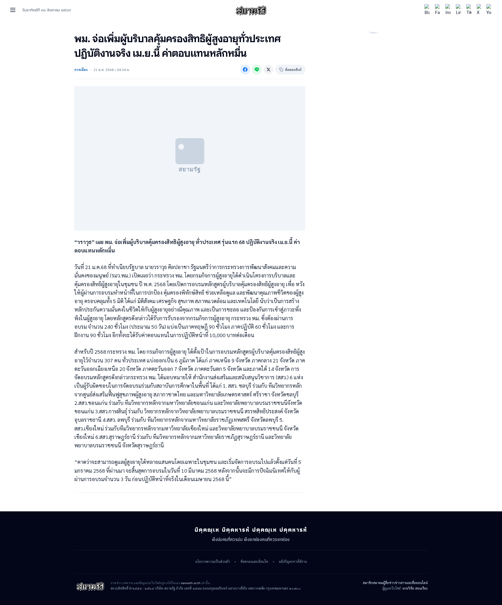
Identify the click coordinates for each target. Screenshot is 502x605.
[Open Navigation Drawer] (13, 10)
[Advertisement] (373, 71)
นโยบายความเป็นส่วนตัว (212, 562)
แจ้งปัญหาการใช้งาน (293, 562)
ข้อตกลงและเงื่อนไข (254, 562)
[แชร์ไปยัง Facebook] (245, 69)
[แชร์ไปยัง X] (268, 69)
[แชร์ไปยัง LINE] (256, 69)
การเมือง (80, 69)
